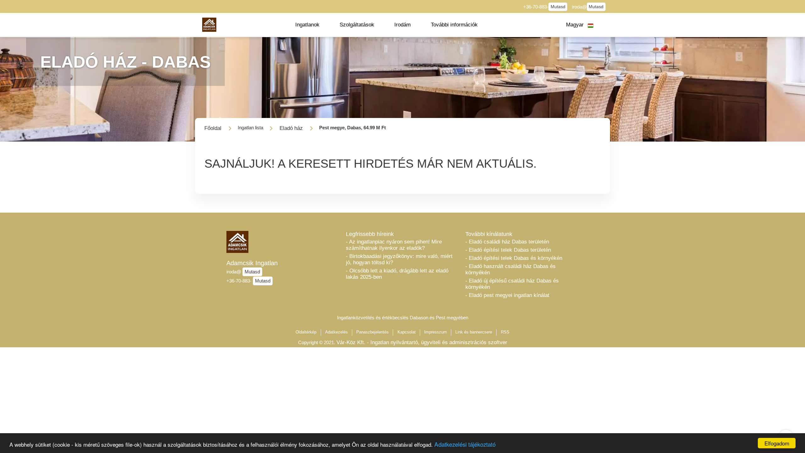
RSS (505, 332)
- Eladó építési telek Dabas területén (508, 250)
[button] (307, 24)
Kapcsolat (406, 332)
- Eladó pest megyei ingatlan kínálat (507, 295)
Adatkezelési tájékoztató (465, 444)
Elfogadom (776, 443)
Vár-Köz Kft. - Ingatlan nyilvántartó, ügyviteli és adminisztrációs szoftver (421, 342)
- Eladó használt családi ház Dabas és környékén (510, 269)
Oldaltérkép (306, 332)
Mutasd (558, 6)
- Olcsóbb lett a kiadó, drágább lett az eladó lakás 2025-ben (397, 274)
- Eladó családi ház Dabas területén (507, 242)
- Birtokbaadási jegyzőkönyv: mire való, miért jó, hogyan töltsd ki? (399, 259)
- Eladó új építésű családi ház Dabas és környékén (512, 284)
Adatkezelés (336, 332)
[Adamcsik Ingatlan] (209, 25)
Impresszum (435, 332)
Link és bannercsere (473, 332)
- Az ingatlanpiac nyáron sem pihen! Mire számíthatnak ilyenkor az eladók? (394, 245)
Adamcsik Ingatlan (252, 263)
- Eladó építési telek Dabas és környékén (513, 258)
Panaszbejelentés (372, 332)
